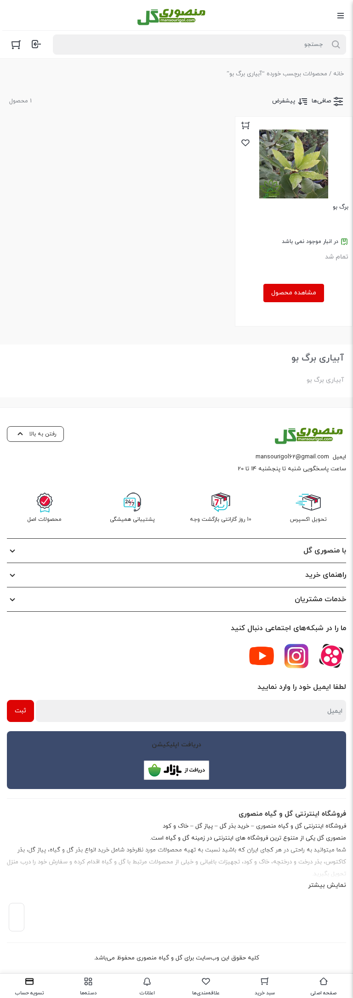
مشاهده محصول (293, 292)
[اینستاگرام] (296, 656)
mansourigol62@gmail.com (292, 457)
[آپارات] (331, 656)
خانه (338, 74)
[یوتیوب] (261, 656)
